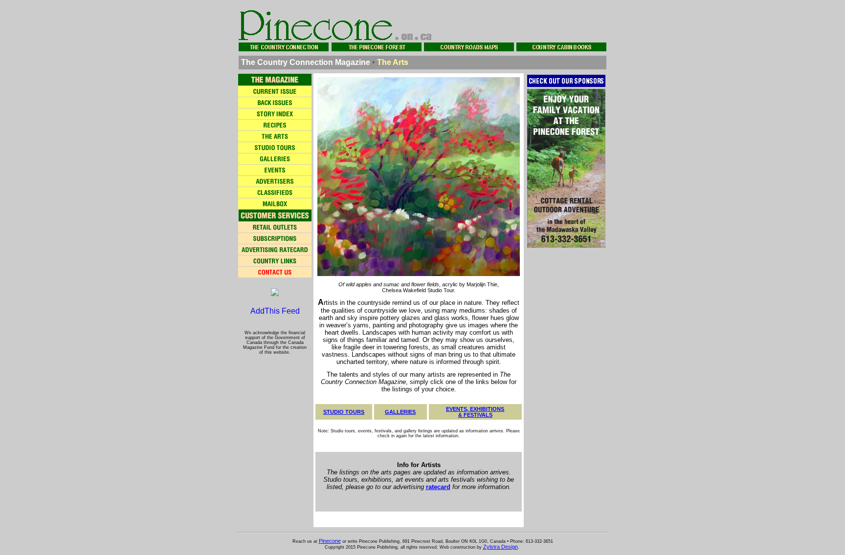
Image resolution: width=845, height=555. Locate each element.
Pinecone (330, 541)
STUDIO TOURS (343, 412)
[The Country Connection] (275, 293)
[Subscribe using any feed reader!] (275, 312)
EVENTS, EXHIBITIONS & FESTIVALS (475, 412)
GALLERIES (400, 412)
